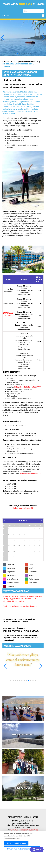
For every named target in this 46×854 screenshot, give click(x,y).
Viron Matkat (33, 583)
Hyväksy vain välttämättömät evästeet (22, 849)
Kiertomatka (11, 564)
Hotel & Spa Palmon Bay (8, 290)
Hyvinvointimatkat (13, 579)
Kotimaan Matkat (12, 583)
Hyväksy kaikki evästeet (16, 843)
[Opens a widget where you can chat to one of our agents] (37, 850)
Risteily (31, 568)
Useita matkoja (34, 579)
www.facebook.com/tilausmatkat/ (24, 830)
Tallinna (31, 575)
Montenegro (11, 568)
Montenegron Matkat (29, 62)
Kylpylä (31, 564)
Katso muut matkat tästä (23, 508)
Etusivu (5, 15)
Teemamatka (11, 575)
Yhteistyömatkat (12, 586)
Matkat (14, 62)
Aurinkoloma (33, 572)
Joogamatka (11, 572)
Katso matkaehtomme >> (30, 473)
